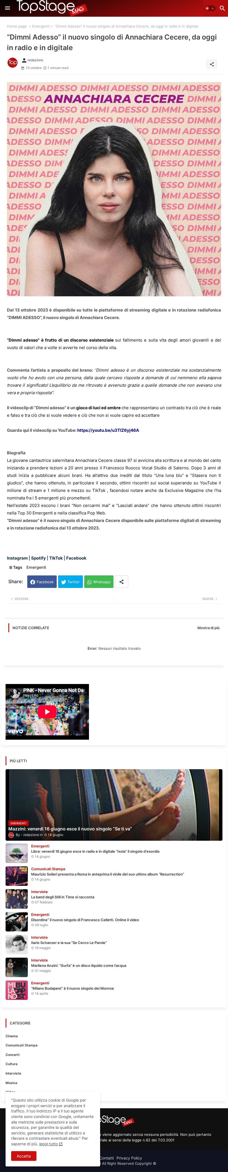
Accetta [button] (24, 1156)
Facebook (45, 582)
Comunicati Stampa (22, 1045)
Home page (17, 26)
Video (10, 1092)
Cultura (12, 1064)
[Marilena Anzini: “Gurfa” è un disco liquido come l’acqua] (17, 967)
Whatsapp (101, 582)
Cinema (12, 1036)
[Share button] (121, 581)
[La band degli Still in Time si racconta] (17, 899)
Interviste (13, 1073)
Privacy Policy (129, 1158)
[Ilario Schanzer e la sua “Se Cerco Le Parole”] (17, 944)
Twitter (74, 582)
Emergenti (41, 26)
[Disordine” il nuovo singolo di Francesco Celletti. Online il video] (17, 921)
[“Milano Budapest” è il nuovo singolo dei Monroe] (17, 990)
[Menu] (7, 8)
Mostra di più (208, 628)
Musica (11, 1083)
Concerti (12, 1055)
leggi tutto (48, 1143)
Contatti (106, 1158)
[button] (209, 8)
